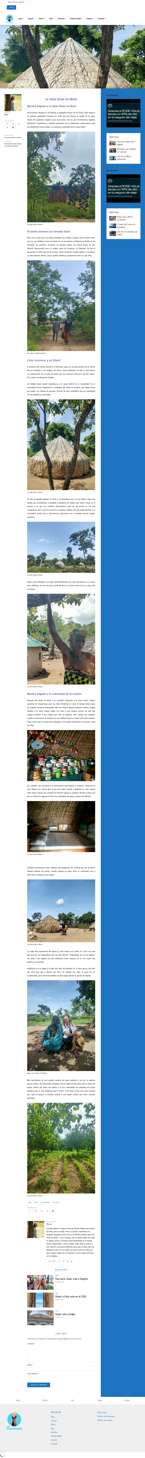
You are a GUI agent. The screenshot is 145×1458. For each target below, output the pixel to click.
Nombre (30, 1365)
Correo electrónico (33, 1374)
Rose (20, 18)
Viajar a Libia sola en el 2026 (70, 1296)
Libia (56, 1293)
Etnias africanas (45, 1202)
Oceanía (101, 18)
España (89, 18)
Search (11, 7)
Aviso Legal (101, 1412)
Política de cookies (104, 1420)
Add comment (87, 60)
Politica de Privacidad (106, 1416)
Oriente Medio (75, 18)
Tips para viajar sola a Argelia (71, 1278)
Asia (51, 18)
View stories (51, 1261)
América (61, 18)
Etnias (36, 1202)
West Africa (56, 1202)
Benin (29, 1202)
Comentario (31, 1344)
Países (57, 1275)
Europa (31, 18)
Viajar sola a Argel (65, 1314)
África (41, 18)
